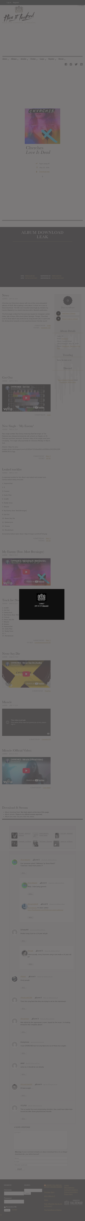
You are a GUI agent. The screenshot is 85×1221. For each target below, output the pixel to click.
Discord (45, 606)
